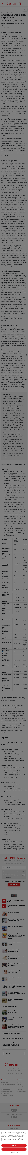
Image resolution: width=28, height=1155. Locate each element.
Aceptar (14, 1145)
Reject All (14, 1149)
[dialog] (14, 1142)
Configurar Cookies (14, 1152)
